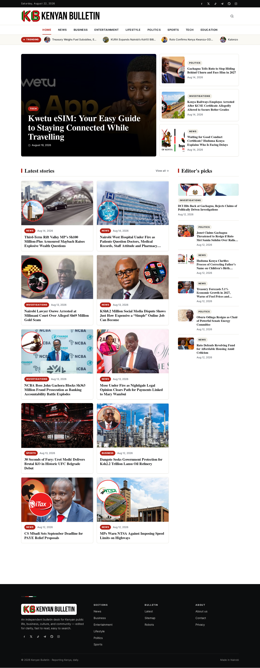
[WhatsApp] (229, 4)
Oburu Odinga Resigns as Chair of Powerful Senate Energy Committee (217, 320)
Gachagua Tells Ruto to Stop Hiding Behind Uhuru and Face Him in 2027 (211, 70)
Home (46, 29)
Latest (149, 611)
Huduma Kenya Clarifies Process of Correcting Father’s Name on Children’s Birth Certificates (216, 266)
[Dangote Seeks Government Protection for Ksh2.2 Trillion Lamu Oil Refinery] (133, 425)
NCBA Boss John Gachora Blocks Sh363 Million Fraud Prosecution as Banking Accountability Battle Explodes (54, 389)
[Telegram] (222, 4)
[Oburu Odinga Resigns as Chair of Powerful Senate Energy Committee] (186, 315)
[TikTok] (215, 4)
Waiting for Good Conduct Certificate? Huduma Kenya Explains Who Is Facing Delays (207, 141)
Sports (173, 29)
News (62, 29)
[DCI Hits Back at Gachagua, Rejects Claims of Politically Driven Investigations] (208, 190)
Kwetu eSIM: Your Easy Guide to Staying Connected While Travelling (84, 127)
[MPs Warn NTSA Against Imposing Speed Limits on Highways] (133, 499)
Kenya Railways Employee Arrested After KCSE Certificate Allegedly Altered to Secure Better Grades (210, 105)
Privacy (200, 624)
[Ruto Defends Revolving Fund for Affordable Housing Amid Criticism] (186, 343)
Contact (200, 618)
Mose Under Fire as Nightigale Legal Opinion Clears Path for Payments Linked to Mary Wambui (131, 389)
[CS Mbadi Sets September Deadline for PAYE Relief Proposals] (57, 499)
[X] (208, 4)
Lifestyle (133, 29)
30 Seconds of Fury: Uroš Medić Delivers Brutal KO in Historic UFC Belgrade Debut (54, 463)
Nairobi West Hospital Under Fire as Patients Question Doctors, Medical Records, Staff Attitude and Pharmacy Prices (128, 243)
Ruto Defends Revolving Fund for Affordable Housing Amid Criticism (216, 349)
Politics (154, 29)
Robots (149, 624)
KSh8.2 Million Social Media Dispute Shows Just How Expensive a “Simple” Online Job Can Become (133, 315)
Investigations (36, 304)
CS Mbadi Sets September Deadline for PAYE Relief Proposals (53, 535)
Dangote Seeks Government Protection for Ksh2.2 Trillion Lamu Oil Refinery (131, 461)
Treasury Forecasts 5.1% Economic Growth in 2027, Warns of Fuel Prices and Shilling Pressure (213, 294)
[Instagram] (236, 4)
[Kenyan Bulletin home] (60, 16)
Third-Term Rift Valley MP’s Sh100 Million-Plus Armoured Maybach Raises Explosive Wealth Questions (54, 241)
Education (209, 29)
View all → (162, 170)
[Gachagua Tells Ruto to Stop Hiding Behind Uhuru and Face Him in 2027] (173, 70)
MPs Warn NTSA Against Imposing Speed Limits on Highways (132, 535)
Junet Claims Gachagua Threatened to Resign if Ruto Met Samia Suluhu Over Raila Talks (216, 238)
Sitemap (150, 618)
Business (81, 29)
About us (201, 611)
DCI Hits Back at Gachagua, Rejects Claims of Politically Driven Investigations (207, 208)
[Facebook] (202, 4)
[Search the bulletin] (232, 16)
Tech (190, 29)
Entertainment (106, 29)
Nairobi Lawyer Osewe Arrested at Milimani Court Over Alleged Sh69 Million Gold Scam (56, 315)
